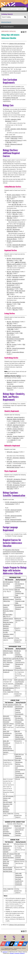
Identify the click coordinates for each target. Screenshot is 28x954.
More (25, 2)
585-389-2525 (14, 937)
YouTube (20, 943)
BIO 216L (9, 273)
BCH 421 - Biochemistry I (13, 220)
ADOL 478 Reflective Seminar (6, 863)
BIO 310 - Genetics (12, 197)
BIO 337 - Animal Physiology (14, 308)
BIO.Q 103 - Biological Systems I (14, 136)
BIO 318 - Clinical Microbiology (15, 200)
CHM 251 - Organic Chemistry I (15, 429)
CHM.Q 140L (16, 421)
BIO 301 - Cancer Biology (13, 195)
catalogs (4, 952)
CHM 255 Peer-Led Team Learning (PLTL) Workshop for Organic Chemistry (8, 662)
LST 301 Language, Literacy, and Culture (8, 798)
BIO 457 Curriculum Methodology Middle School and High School (20, 735)
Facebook (7, 943)
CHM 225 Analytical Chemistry (18, 599)
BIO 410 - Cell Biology (13, 216)
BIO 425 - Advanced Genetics (15, 241)
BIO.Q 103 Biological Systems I (8, 599)
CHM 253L (16, 430)
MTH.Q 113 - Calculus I (13, 452)
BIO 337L (15, 309)
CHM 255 (13, 432)
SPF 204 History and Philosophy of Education (20, 681)
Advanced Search (6, 22)
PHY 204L (10, 488)
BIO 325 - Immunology (13, 210)
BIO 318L (15, 202)
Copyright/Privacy (17, 948)
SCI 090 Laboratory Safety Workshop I (8, 634)
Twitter (16, 943)
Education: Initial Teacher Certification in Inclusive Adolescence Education (13, 551)
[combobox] (14, 8)
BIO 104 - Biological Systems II (13, 140)
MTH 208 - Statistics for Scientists (16, 461)
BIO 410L (9, 218)
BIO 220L (15, 277)
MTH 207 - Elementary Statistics (16, 458)
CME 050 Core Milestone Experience (20, 756)
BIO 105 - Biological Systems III (13, 144)
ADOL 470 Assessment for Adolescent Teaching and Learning (7, 847)
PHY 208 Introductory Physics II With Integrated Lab (20, 720)
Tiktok (11, 943)
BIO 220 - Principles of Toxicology (16, 275)
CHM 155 (12, 423)
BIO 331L (15, 214)
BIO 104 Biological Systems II (18, 591)
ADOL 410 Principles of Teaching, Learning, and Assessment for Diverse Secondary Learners (8, 746)
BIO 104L (9, 142)
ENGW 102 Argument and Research (20, 607)
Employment (14, 949)
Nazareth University (8, 3)
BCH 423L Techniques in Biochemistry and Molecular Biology (16, 225)
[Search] (25, 17)
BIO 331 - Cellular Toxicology (14, 212)
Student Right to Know (6, 949)
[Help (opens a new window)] (26, 32)
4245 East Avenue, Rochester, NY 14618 (5, 937)
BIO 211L (10, 266)
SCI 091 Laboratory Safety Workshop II (8, 706)
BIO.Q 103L (14, 138)
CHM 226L (16, 427)
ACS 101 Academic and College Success (8, 583)
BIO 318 (14, 204)
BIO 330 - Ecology (12, 344)
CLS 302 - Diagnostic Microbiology (16, 245)
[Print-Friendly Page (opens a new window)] (23, 32)
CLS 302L (15, 246)
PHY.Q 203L (16, 483)
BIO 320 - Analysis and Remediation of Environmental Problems (15, 338)
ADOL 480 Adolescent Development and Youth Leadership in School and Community (19, 879)
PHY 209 (20, 725)
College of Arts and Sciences (17, 43)
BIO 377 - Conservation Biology (15, 352)
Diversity (24, 948)
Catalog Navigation (8, 26)
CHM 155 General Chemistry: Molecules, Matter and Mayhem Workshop (8, 622)
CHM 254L (16, 438)
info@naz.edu (23, 937)
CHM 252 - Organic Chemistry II (15, 436)
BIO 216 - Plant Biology (13, 271)
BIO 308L (11, 329)
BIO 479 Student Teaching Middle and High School (7, 869)
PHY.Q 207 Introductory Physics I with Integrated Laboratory (7, 720)
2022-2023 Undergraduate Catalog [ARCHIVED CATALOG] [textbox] (14, 9)
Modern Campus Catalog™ (17, 953)
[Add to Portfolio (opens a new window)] (21, 32)
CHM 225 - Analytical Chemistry (16, 425)
